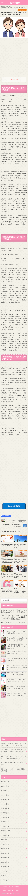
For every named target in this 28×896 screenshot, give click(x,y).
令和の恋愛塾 (14, 3)
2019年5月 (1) (5, 804)
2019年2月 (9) (5, 813)
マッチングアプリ (4, 886)
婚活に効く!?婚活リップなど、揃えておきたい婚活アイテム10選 (16, 694)
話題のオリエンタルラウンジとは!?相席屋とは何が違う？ (16, 652)
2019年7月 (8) (5, 795)
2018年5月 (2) (5, 853)
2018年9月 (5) (5, 835)
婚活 (9, 886)
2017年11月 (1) (5, 875)
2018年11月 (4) (5, 826)
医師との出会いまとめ (5, 888)
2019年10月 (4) (5, 781)
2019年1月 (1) (5, 817)
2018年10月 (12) (5, 830)
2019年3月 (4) (5, 808)
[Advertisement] (14, 58)
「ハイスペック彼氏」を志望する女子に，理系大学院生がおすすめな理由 (17, 667)
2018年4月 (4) (5, 857)
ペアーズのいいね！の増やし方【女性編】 (13, 763)
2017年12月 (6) (5, 871)
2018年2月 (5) (5, 866)
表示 (17, 79)
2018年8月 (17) (5, 839)
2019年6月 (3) (5, 799)
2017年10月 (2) (5, 880)
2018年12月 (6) (5, 822)
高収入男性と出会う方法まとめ (15, 888)
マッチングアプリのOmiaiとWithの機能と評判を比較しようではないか (17, 680)
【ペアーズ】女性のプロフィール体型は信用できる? (17, 659)
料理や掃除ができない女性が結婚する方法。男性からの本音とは (17, 687)
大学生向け (4, 890)
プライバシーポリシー (13, 622)
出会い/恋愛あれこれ (6, 515)
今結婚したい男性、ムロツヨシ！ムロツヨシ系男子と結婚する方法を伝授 (13, 744)
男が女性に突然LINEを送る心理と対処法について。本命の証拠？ (17, 639)
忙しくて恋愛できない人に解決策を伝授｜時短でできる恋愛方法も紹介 (13, 757)
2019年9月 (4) (5, 786)
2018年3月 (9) (5, 862)
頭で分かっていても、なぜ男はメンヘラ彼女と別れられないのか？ (17, 632)
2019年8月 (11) (5, 790)
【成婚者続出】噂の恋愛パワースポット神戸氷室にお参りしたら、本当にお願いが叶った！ (17, 646)
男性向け (17, 890)
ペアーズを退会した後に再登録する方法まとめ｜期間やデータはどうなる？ (13, 750)
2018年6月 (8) (5, 848)
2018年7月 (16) (5, 844)
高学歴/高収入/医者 (15, 886)
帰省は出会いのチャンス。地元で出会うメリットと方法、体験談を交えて (17, 674)
